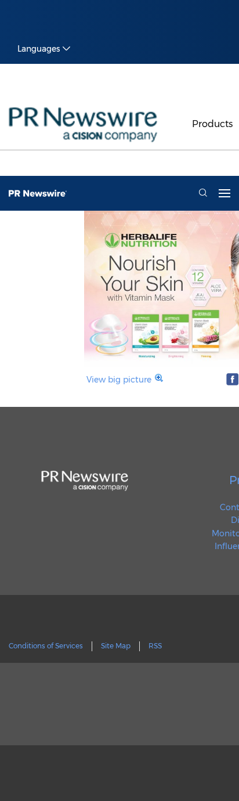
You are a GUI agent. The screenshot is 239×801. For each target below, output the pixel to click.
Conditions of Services (46, 645)
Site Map (116, 645)
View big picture (118, 379)
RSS (155, 645)
